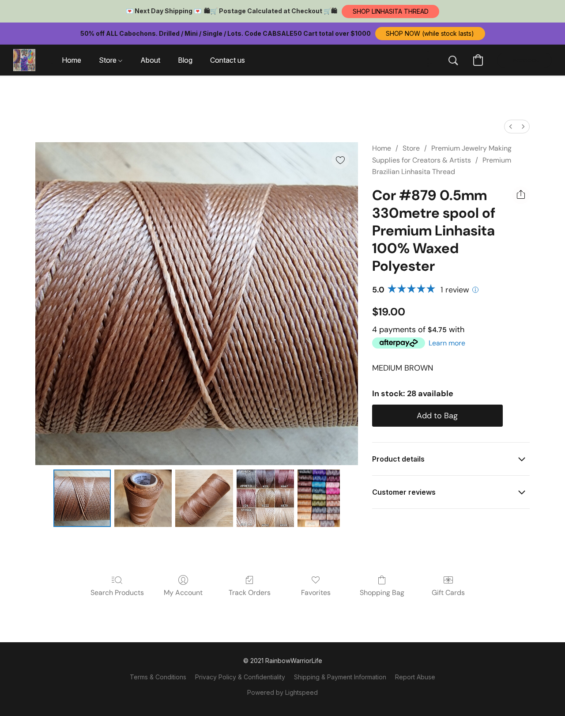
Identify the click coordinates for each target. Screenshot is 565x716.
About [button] (150, 60)
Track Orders (250, 592)
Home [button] (71, 60)
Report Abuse (415, 677)
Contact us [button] (227, 60)
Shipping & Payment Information (340, 677)
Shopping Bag (382, 592)
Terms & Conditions (158, 677)
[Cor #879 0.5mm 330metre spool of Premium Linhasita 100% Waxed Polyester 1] (143, 498)
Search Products (117, 592)
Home (381, 148)
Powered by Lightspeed (282, 692)
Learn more (447, 343)
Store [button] (108, 60)
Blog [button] (185, 60)
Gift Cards (448, 592)
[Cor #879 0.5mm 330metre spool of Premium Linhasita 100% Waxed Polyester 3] (265, 498)
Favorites (316, 592)
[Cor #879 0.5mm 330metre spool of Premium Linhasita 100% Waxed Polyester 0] (82, 498)
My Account (183, 592)
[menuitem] (511, 126)
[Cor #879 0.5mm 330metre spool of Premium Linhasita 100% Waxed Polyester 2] (204, 498)
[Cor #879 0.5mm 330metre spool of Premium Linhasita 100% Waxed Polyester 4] (319, 498)
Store (411, 148)
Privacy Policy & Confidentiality (240, 677)
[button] (390, 11)
